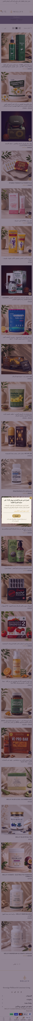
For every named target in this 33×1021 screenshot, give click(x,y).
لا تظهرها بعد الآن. (15, 521)
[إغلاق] (31, 498)
